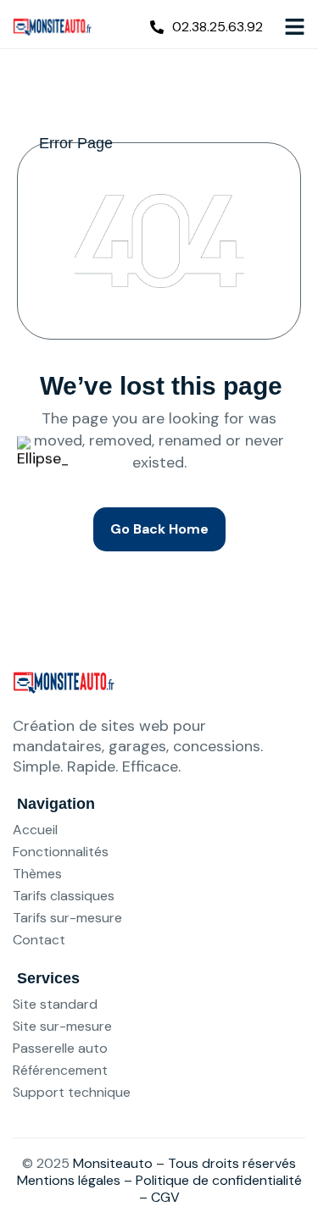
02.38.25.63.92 (217, 27)
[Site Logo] (52, 25)
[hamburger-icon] (294, 25)
